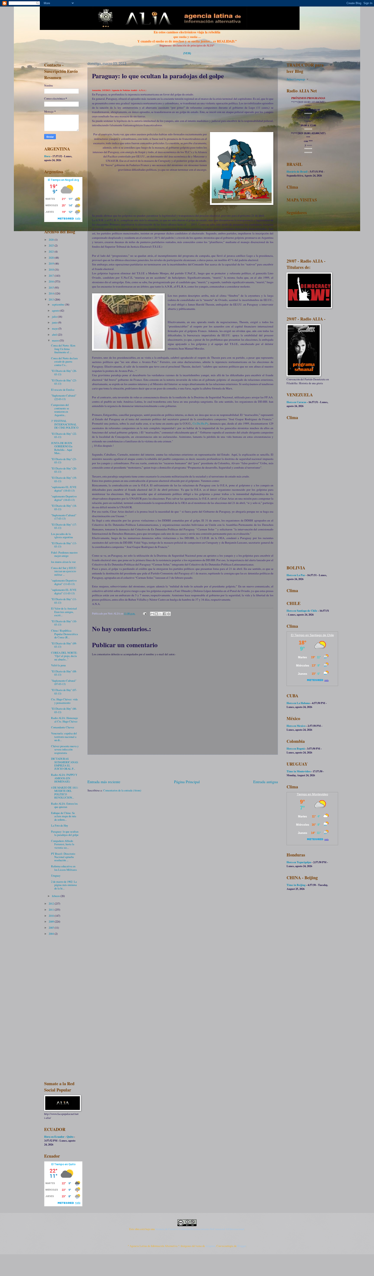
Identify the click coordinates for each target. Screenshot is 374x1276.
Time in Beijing (296, 885)
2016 (52, 281)
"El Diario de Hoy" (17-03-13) (64, 526)
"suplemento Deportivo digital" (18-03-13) (64, 498)
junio (55, 322)
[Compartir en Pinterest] (168, 614)
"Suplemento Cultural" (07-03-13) (63, 682)
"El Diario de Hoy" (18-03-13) (64, 507)
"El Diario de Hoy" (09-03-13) (64, 645)
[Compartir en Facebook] (164, 614)
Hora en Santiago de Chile (302, 611)
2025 (52, 245)
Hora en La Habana (298, 703)
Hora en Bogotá (296, 748)
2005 (52, 928)
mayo (55, 328)
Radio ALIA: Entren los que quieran (64, 805)
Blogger (241, 1246)
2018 (52, 269)
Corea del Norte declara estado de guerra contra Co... (64, 361)
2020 (52, 258)
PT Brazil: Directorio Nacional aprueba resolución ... (63, 857)
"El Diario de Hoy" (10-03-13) (64, 622)
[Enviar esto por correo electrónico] (152, 614)
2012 (52, 903)
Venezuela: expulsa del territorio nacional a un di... (64, 736)
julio (55, 317)
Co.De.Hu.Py (200, 423)
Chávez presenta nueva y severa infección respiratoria (65, 749)
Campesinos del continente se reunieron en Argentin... (60, 410)
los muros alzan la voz (63, 562)
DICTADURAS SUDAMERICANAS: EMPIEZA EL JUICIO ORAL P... (65, 764)
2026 (52, 240)
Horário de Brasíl (297, 171)
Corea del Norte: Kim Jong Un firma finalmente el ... (63, 348)
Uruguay (55, 875)
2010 (52, 916)
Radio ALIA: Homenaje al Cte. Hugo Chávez (64, 719)
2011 (52, 910)
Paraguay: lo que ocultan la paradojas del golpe (65, 833)
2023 (52, 251)
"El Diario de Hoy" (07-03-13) (64, 691)
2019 (52, 263)
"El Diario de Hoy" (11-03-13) (64, 600)
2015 (52, 287)
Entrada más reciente (103, 781)
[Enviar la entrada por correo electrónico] (144, 613)
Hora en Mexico (296, 726)
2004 (52, 934)
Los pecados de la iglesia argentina (62, 535)
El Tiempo (298, 635)
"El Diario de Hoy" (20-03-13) (64, 470)
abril (55, 335)
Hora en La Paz (296, 575)
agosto (56, 310)
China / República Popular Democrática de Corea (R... (64, 634)
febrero (56, 896)
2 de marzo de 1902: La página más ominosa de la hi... (64, 885)
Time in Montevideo (299, 771)
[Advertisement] (182, 766)
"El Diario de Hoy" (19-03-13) (64, 479)
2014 (52, 293)
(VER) (187, 53)
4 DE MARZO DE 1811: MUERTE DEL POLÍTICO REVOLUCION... (64, 792)
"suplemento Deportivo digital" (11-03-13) (64, 582)
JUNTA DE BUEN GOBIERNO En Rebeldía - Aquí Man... (61, 448)
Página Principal (187, 781)
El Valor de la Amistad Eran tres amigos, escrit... (64, 611)
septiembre (58, 304)
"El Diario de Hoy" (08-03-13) (64, 672)
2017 (52, 276)
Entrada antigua (265, 781)
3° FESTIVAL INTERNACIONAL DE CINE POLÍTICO (64, 424)
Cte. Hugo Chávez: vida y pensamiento (64, 700)
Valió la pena (58, 665)
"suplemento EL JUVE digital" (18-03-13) (63, 488)
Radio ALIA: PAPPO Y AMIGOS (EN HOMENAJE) (64, 778)
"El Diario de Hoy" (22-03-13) (64, 435)
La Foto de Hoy (59, 825)
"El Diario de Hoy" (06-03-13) (64, 710)
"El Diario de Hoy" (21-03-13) (64, 460)
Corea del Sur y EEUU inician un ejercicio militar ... (63, 571)
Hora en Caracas (296, 402)
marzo (56, 340)
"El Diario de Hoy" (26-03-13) (64, 372)
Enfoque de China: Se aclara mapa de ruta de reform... (63, 816)
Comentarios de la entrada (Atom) (122, 790)
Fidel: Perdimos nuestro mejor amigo (64, 554)
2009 (52, 921)
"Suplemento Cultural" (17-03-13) (63, 516)
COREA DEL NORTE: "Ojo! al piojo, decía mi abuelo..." (64, 656)
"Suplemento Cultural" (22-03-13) (63, 397)
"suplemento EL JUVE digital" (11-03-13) (63, 591)
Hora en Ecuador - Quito (58, 1137)
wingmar (210, 1246)
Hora (47, 156)
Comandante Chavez (62, 727)
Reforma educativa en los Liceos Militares (64, 867)
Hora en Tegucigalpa (299, 862)
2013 (52, 299)
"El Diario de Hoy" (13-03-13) (64, 544)
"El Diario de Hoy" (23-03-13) (64, 382)
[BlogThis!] (156, 614)
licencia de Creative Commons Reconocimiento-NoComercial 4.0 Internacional (199, 1229)
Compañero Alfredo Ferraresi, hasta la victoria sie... (62, 844)
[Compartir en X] (160, 614)
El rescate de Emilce (62, 390)
